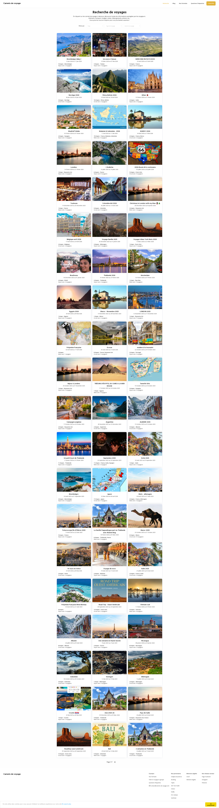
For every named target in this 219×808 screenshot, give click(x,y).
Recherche (166, 3)
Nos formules (152, 776)
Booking (173, 779)
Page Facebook (206, 776)
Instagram (205, 779)
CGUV (188, 776)
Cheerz (173, 789)
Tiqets (173, 783)
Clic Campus (174, 795)
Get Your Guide (175, 786)
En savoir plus (66, 804)
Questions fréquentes (155, 783)
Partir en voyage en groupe (156, 779)
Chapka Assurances (176, 776)
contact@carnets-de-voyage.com (160, 786)
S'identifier (211, 3)
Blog (174, 3)
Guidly (172, 792)
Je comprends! (211, 804)
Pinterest (204, 783)
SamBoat (173, 798)
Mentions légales (191, 779)
